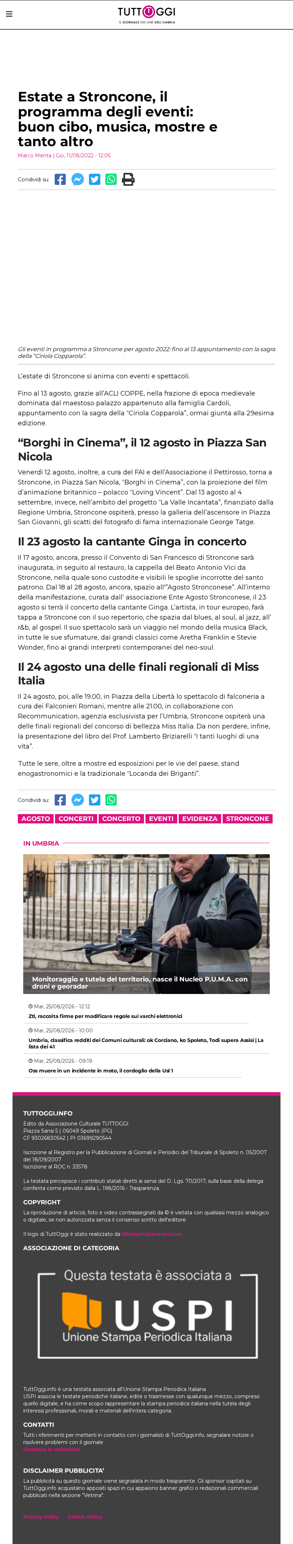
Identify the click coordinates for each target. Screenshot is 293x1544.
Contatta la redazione (51, 1449)
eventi (161, 819)
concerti (76, 819)
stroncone (247, 819)
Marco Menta (34, 155)
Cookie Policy (85, 1517)
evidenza (200, 819)
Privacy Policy (41, 1517)
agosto (35, 819)
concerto (121, 819)
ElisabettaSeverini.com (152, 1234)
